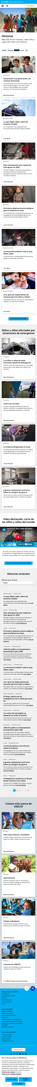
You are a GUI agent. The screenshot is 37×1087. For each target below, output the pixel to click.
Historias (4, 998)
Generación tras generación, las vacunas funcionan (17, 80)
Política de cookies (8, 1072)
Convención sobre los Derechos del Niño (18, 563)
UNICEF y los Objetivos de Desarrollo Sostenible (12, 1024)
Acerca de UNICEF (7, 1009)
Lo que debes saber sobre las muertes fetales (15, 123)
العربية (22, 50)
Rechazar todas (25, 1079)
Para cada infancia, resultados (16, 835)
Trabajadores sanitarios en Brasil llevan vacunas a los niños (17, 779)
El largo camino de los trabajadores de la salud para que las (17, 698)
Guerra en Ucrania (11, 404)
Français (10, 50)
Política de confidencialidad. (11, 1074)
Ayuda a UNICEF (6, 1039)
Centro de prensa (6, 1002)
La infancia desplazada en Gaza (16, 447)
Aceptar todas (11, 1079)
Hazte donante (18, 1049)
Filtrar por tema (9, 580)
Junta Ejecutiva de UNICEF (9, 1015)
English (4, 50)
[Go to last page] (28, 790)
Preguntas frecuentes (8, 1027)
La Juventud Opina (7, 1035)
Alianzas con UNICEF (7, 1013)
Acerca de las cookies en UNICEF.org (14, 1058)
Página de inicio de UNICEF (10, 992)
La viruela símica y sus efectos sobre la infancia (16, 747)
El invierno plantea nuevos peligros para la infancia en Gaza (18, 209)
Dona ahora (30, 6)
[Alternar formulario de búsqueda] (7, 6)
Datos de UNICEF (7, 1037)
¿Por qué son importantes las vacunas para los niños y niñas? (16, 296)
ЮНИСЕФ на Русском (8, 1041)
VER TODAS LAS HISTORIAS (18, 318)
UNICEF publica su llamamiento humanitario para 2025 (16, 729)
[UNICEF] (12, 2)
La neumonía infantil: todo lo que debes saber (17, 252)
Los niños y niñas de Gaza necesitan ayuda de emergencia (17, 361)
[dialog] (18, 1071)
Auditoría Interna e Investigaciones (11, 1019)
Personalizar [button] (18, 1084)
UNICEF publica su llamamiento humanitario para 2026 (16, 650)
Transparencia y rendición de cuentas (12, 1021)
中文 (26, 50)
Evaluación (5, 1017)
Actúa (3, 1004)
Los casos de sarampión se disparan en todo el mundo (15, 714)
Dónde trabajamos (11, 921)
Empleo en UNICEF (7, 1011)
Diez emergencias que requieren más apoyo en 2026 (17, 166)
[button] (32, 988)
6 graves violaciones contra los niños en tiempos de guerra (16, 491)
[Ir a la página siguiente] (25, 790)
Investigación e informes (9, 996)
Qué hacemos (9, 878)
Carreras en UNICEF (11, 964)
